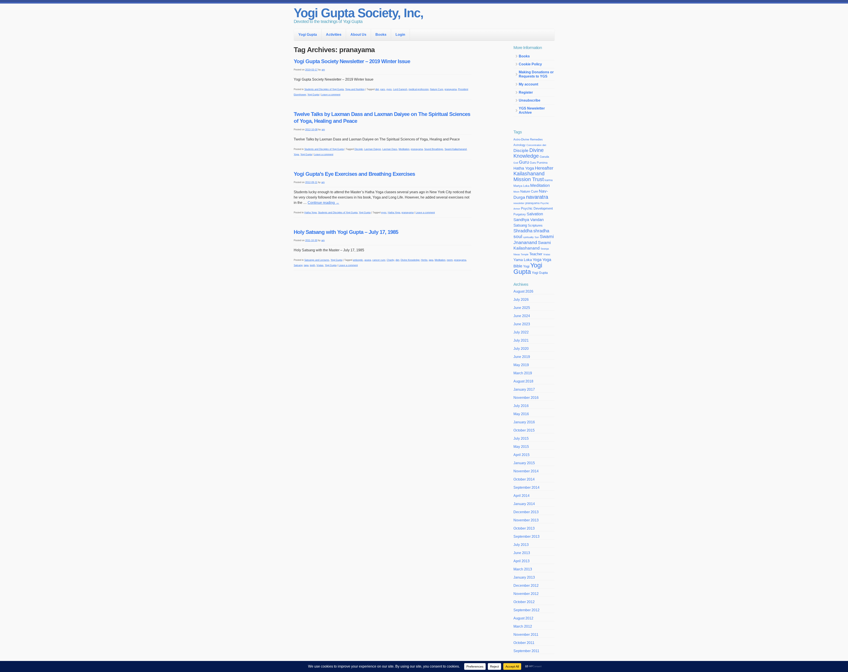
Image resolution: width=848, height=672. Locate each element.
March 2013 (522, 569)
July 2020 (521, 348)
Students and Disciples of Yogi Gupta (324, 89)
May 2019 (521, 365)
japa (431, 260)
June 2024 (521, 316)
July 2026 (521, 299)
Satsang (298, 265)
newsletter (518, 203)
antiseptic (358, 260)
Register (526, 92)
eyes (389, 89)
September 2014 (526, 487)
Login (400, 34)
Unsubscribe (529, 100)
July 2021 (521, 340)
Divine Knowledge (410, 260)
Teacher (535, 254)
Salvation (535, 214)
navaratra (537, 197)
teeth (312, 265)
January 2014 (524, 504)
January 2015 (524, 463)
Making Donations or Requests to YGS (536, 74)
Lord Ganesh (400, 89)
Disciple (358, 149)
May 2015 (521, 447)
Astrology (519, 145)
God (515, 162)
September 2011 (526, 651)
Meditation (404, 149)
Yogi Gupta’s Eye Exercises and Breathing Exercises (354, 174)
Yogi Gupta (307, 34)
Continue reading (323, 202)
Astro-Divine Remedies (528, 139)
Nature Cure (436, 89)
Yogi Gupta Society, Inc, (358, 13)
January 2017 (524, 389)
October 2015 (524, 430)
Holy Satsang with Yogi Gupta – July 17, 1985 (346, 232)
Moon (516, 191)
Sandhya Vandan (528, 220)
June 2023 (521, 324)
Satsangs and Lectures (316, 260)
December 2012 (526, 585)
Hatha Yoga (310, 212)
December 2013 (526, 512)
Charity (390, 260)
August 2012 (523, 618)
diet (377, 89)
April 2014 (521, 496)
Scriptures (535, 225)
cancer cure (378, 260)
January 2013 (524, 577)
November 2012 (526, 594)
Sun (537, 237)
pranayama (451, 89)
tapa (306, 265)
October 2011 (523, 643)
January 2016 (524, 422)
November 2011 (525, 634)
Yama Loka (522, 260)
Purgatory (519, 214)
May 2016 (521, 414)
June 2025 (521, 308)
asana (367, 260)
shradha (541, 230)
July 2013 (521, 545)
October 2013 (524, 528)
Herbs (424, 260)
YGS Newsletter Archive (532, 110)
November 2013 (526, 520)
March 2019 (522, 373)
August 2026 (523, 291)
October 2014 (524, 479)
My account (528, 84)
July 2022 (521, 332)
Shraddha (522, 230)
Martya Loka (521, 185)
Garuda (544, 156)
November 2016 (526, 397)
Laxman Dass (389, 149)
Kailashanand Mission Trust (529, 176)
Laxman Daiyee (372, 149)
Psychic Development (537, 208)
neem (450, 260)
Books (380, 34)
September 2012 (526, 610)
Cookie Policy (530, 64)
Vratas (320, 265)
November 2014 (526, 471)
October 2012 (524, 602)
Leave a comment (330, 94)
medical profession (419, 89)
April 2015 (521, 455)
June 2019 (521, 357)
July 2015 (521, 438)
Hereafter (544, 168)
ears (382, 89)
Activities (333, 34)
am (323, 69)
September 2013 (526, 536)
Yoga (296, 154)
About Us (358, 34)
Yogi (526, 266)
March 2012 (522, 626)
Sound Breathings (433, 149)
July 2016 (521, 406)
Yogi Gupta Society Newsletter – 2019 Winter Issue (352, 61)
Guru (524, 162)
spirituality (528, 237)
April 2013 (521, 561)
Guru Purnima (538, 162)
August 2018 (523, 381)
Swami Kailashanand (456, 149)
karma (549, 180)
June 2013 (521, 553)
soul (517, 236)
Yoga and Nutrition (355, 89)
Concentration (533, 145)
